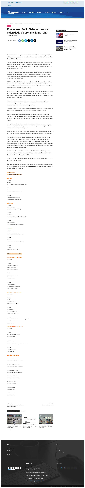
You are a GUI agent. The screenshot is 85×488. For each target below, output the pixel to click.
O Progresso (11, 35)
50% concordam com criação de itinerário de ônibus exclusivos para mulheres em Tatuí (29, 426)
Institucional (9, 452)
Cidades (11, 23)
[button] (68, 13)
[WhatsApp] (22, 40)
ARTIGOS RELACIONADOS (13, 411)
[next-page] (10, 430)
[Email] (34, 40)
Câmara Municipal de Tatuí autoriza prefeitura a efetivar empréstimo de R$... (70, 48)
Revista (58, 448)
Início (8, 23)
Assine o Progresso (11, 448)
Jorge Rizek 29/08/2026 (69, 34)
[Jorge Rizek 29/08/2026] (59, 35)
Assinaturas (56, 486)
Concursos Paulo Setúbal (47, 405)
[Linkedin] (71, 2)
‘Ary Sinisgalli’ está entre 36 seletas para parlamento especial (16, 405)
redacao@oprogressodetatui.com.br (37, 472)
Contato (51, 486)
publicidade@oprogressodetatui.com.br (39, 475)
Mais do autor (23, 411)
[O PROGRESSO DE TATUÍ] (13, 12)
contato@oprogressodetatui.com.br (37, 481)
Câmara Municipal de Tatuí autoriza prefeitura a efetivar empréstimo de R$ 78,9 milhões (14, 426)
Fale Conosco (10, 450)
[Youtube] (77, 2)
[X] (74, 2)
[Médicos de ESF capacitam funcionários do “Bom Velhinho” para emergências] (46, 419)
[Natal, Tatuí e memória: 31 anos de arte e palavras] (59, 42)
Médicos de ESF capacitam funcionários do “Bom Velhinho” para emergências (46, 426)
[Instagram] (68, 2)
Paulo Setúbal (59, 450)
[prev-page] (8, 430)
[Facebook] (65, 2)
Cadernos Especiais (60, 452)
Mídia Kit (72, 486)
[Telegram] (25, 40)
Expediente (9, 454)
